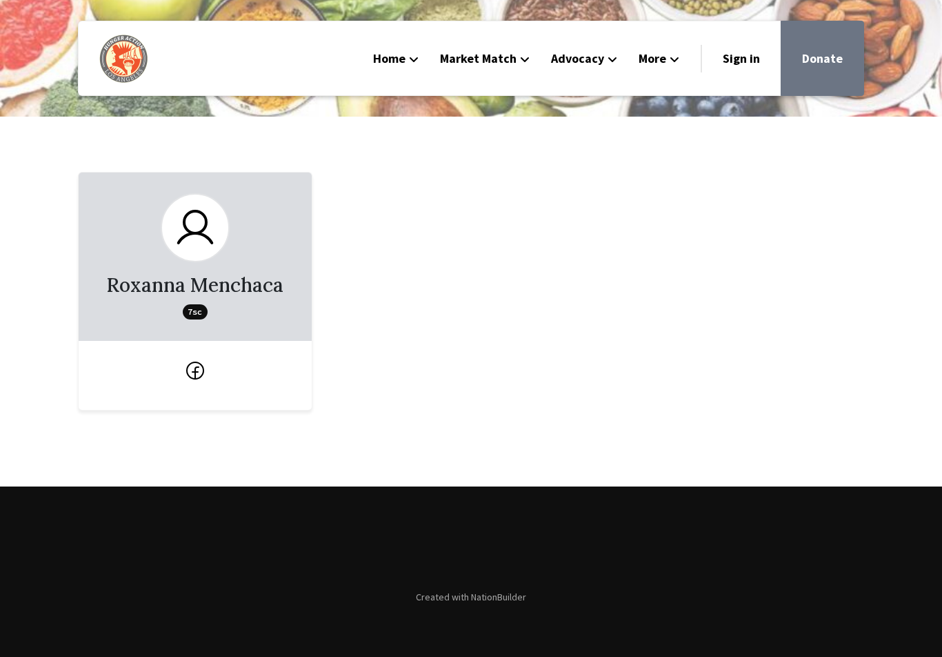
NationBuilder (498, 597)
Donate (822, 58)
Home (389, 58)
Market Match (478, 58)
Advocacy (577, 58)
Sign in (741, 58)
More (652, 58)
